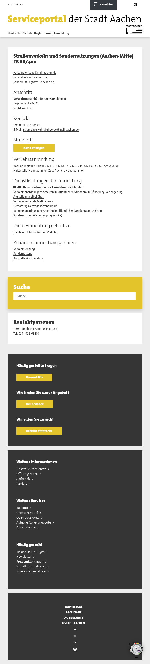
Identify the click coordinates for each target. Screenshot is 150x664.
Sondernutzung (22, 253)
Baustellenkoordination (28, 258)
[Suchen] (136, 296)
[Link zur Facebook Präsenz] (75, 629)
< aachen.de (15, 4)
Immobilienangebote (31, 571)
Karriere (22, 483)
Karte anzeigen (34, 148)
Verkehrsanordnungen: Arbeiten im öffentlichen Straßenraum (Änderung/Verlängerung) (68, 192)
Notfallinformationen (31, 566)
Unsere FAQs (34, 377)
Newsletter (24, 557)
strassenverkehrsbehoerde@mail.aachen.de (51, 129)
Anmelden (106, 4)
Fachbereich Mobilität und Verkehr (35, 232)
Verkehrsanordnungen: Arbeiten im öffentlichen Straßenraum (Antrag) (57, 211)
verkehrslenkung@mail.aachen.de (34, 72)
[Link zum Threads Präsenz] (75, 642)
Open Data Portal (28, 518)
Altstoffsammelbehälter (28, 196)
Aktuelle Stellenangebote (33, 522)
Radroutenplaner (24, 166)
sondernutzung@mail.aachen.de (33, 82)
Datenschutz (73, 618)
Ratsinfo (22, 508)
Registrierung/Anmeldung (51, 33)
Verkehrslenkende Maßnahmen (33, 201)
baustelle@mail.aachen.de (30, 77)
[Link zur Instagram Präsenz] (75, 636)
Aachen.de (23, 479)
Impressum (73, 607)
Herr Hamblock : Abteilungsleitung (35, 329)
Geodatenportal (27, 513)
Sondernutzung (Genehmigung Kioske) (37, 215)
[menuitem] (15, 34)
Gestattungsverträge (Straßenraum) (35, 206)
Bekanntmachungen (30, 552)
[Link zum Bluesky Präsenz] (75, 649)
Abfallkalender (26, 527)
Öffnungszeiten (27, 474)
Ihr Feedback (35, 404)
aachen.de (74, 612)
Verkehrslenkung (24, 249)
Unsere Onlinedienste (31, 469)
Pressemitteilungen (30, 561)
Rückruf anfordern (39, 431)
